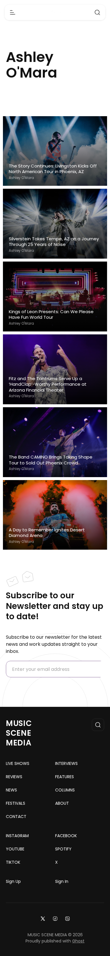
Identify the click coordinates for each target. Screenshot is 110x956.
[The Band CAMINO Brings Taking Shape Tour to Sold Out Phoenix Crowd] (55, 442)
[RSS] (67, 918)
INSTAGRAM (17, 835)
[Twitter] (42, 918)
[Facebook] (55, 918)
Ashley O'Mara (21, 178)
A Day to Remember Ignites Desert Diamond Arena (47, 532)
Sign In (61, 881)
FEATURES (64, 776)
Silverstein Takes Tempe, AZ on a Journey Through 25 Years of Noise (54, 241)
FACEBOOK (66, 835)
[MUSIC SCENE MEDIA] (55, 13)
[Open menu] (12, 12)
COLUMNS (65, 790)
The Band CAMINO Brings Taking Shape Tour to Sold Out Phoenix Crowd (50, 460)
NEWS (11, 790)
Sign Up (13, 881)
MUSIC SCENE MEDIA (19, 733)
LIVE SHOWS (17, 763)
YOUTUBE (15, 849)
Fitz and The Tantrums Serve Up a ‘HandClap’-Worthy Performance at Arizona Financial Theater (48, 384)
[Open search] (97, 12)
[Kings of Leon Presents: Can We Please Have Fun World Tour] (55, 296)
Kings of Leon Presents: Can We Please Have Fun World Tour (51, 314)
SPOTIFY (63, 849)
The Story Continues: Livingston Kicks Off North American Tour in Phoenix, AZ (53, 169)
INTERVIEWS (66, 763)
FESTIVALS (15, 803)
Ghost (78, 941)
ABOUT (62, 803)
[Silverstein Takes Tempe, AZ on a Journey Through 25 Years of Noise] (55, 224)
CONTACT (16, 816)
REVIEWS (14, 776)
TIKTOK (13, 862)
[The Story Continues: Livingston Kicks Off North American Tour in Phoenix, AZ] (55, 151)
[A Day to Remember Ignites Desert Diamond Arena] (55, 515)
